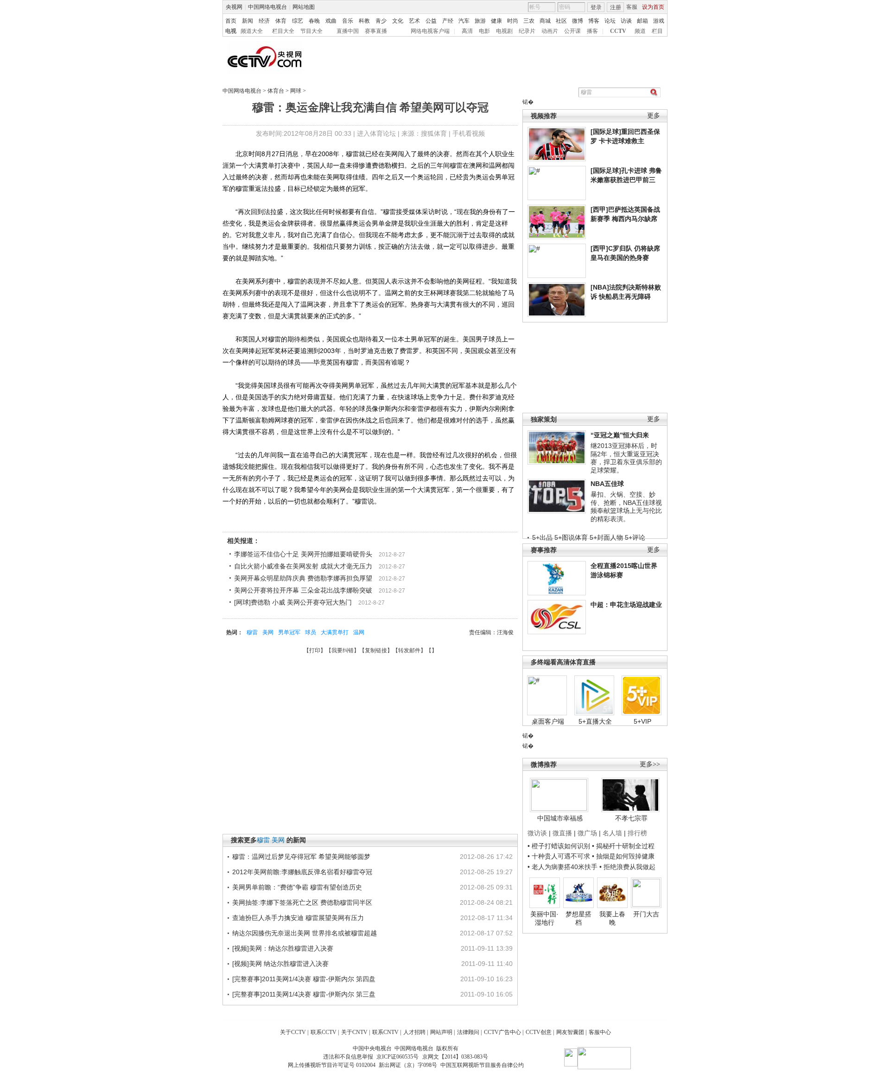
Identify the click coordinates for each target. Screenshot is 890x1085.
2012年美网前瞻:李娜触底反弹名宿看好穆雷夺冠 (302, 872)
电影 (484, 31)
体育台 (275, 91)
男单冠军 (289, 632)
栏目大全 (283, 31)
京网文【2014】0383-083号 (455, 1056)
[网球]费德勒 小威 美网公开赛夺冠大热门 (293, 602)
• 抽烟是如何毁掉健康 (623, 856)
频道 (640, 31)
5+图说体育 (571, 537)
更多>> (650, 764)
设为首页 (653, 7)
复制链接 (376, 650)
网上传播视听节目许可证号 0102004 (331, 1065)
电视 (230, 31)
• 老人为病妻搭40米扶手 (563, 867)
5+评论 (635, 537)
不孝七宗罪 (631, 818)
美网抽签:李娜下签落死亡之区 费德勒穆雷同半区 (302, 902)
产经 (447, 21)
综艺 (297, 21)
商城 (545, 21)
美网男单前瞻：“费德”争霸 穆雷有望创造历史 (297, 887)
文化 (397, 21)
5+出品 (542, 537)
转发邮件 (409, 650)
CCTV (618, 31)
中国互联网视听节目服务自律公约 (482, 1065)
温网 (358, 632)
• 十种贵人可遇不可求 (560, 856)
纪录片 (527, 31)
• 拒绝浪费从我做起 (627, 867)
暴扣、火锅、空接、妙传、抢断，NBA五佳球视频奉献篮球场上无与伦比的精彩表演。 (626, 507)
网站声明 (441, 1032)
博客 (593, 21)
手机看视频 (468, 133)
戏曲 (331, 21)
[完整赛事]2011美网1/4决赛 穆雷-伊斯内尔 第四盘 (303, 979)
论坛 (610, 21)
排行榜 (637, 833)
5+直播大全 (595, 721)
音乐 (347, 21)
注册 (615, 7)
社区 (561, 21)
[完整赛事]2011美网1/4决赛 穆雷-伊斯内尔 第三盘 (303, 994)
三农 (528, 21)
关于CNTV (354, 1032)
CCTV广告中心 (502, 1032)
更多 (653, 115)
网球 (295, 91)
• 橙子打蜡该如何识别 (559, 846)
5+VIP (642, 721)
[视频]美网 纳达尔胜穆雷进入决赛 (280, 963)
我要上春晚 (612, 918)
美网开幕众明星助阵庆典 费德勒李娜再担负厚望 (303, 578)
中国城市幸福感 (560, 818)
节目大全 (311, 31)
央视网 (234, 7)
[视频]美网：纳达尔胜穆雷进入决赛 (282, 948)
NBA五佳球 (607, 483)
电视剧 (504, 31)
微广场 (587, 833)
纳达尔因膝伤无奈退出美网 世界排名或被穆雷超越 (304, 933)
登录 (596, 7)
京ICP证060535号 (397, 1056)
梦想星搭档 (578, 918)
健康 (496, 21)
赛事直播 (376, 31)
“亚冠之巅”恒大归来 (620, 435)
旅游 (480, 21)
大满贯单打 (335, 632)
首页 (230, 21)
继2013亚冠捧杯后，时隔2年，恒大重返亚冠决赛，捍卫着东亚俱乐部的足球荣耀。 (626, 458)
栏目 (657, 31)
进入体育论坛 (376, 133)
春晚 (314, 21)
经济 (264, 21)
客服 (631, 7)
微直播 (562, 833)
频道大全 (252, 31)
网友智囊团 (570, 1032)
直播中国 (348, 31)
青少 (381, 21)
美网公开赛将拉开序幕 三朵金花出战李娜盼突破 (303, 590)
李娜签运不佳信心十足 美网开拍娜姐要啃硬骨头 (303, 554)
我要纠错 (342, 650)
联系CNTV (385, 1032)
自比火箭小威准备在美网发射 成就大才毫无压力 (303, 566)
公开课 (572, 31)
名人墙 (612, 833)
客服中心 (600, 1032)
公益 (431, 21)
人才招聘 (414, 1032)
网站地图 (303, 7)
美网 (267, 632)
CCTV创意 (539, 1032)
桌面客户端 (548, 721)
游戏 (658, 21)
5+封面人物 (606, 537)
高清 (467, 31)
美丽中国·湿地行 (544, 918)
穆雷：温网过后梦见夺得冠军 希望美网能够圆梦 (301, 856)
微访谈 (537, 833)
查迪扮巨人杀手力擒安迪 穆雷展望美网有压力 (298, 917)
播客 (592, 31)
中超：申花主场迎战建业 (626, 604)
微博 (577, 21)
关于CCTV (293, 1032)
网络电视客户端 (430, 31)
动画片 (549, 31)
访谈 (626, 21)
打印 (314, 650)
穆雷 (252, 632)
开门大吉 (646, 914)
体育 (280, 21)
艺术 (414, 21)
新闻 (247, 21)
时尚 (512, 21)
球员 (310, 632)
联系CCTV (324, 1032)
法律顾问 (468, 1032)
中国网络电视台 (267, 7)
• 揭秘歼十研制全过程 (623, 846)
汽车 (464, 21)
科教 (364, 21)
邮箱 (642, 21)
